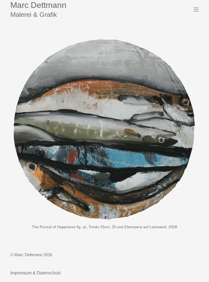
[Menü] (196, 9)
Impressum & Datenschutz (35, 273)
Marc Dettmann (38, 5)
